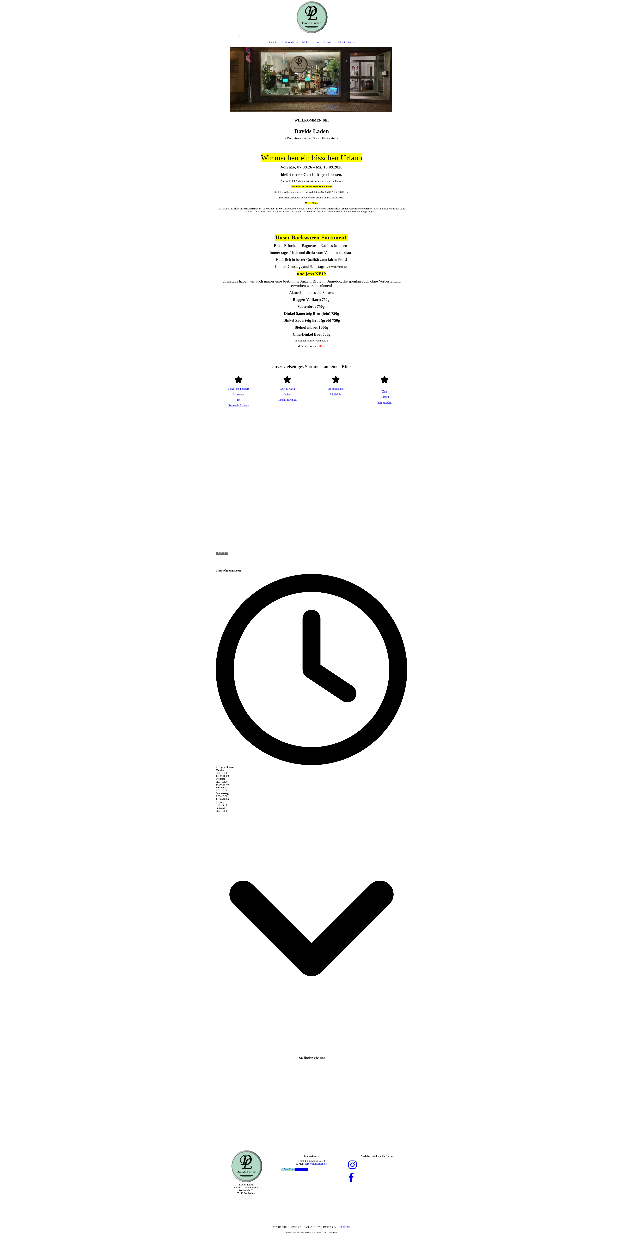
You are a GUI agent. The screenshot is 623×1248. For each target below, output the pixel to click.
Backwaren (238, 394)
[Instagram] (352, 1165)
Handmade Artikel (287, 399)
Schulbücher (336, 394)
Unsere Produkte (323, 42)
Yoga (384, 391)
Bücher (305, 42)
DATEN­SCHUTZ (312, 1227)
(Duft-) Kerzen (287, 388)
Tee (238, 399)
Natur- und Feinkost (238, 388)
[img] (311, 17)
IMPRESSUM (329, 1227)
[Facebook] (351, 1177)
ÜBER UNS (344, 1227)
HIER (322, 346)
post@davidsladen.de (316, 1163)
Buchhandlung (335, 388)
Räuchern (385, 396)
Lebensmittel (288, 42)
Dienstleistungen (346, 42)
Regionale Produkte (238, 405)
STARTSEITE (280, 1227)
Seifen (287, 394)
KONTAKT (295, 1227)
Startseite (272, 42)
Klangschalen (384, 402)
